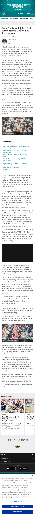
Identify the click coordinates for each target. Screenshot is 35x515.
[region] (17, 494)
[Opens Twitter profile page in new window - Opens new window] (9, 43)
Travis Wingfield (12, 39)
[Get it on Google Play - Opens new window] (23, 469)
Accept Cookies (17, 511)
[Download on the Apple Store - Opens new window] (11, 468)
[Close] (33, 476)
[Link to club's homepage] (3, 13)
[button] (17, 253)
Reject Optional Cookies (17, 506)
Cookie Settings (17, 501)
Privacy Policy (15, 498)
